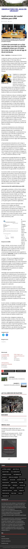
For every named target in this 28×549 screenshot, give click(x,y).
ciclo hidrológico (9, 371)
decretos (5, 373)
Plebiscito (21, 490)
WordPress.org (4, 543)
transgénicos (5, 496)
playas (15, 490)
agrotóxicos (16, 469)
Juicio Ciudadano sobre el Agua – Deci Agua (11, 434)
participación (20, 488)
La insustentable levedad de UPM (5, 355)
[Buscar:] (14, 420)
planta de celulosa (7, 490)
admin (10, 21)
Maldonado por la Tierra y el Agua (9, 436)
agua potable (5, 471)
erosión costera (21, 479)
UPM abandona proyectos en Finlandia (6, 363)
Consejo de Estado (6, 474)
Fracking (21, 482)
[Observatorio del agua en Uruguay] (14, 5)
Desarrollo (5, 479)
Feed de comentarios (6, 541)
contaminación (21, 371)
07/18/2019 (5, 21)
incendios (15, 485)
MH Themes (23, 547)
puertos (20, 493)
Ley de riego (5, 488)
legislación (22, 485)
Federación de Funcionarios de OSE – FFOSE (11, 433)
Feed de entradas (5, 538)
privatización (5, 493)
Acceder (3, 536)
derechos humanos (13, 477)
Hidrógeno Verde (6, 485)
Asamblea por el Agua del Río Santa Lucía (11, 428)
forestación (14, 482)
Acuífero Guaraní (6, 469)
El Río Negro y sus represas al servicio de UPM (19, 356)
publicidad (13, 493)
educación (12, 479)
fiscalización (5, 482)
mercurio (12, 488)
